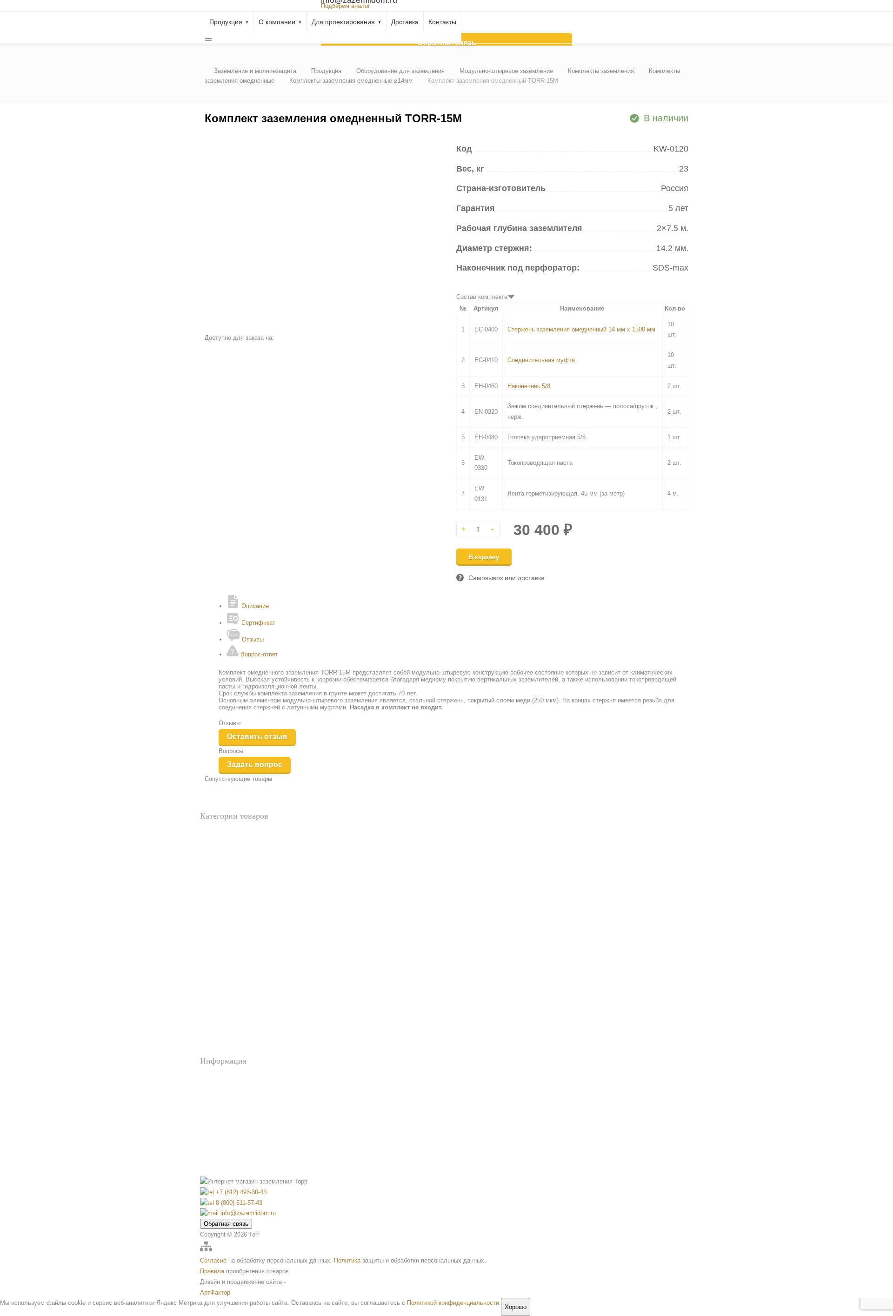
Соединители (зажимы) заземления (245, 1049)
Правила (212, 1271)
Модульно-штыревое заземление (243, 889)
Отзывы (252, 639)
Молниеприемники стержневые (241, 1019)
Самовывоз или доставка (506, 578)
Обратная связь (226, 1223)
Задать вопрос (254, 764)
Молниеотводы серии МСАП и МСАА (250, 1004)
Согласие (213, 1260)
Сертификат (257, 622)
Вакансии (228, 1142)
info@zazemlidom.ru (247, 1213)
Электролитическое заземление (240, 904)
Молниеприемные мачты (232, 1034)
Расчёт (225, 1091)
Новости (227, 1103)
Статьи (225, 1129)
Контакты (442, 22)
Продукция (225, 22)
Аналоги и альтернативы (232, 833)
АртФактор (215, 1292)
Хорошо (515, 1306)
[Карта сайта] (206, 1250)
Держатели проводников (232, 973)
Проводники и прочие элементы (242, 919)
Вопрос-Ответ (234, 1078)
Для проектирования (343, 22)
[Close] (208, 39)
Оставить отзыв (257, 737)
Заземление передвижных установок (248, 874)
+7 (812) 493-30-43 (240, 1192)
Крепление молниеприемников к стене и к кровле (264, 988)
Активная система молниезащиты (243, 958)
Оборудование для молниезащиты (244, 948)
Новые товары (219, 848)
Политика (347, 1260)
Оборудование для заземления (239, 863)
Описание (254, 605)
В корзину (484, 557)
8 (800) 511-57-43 (238, 1202)
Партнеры (229, 1155)
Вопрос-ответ (258, 654)
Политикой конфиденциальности (453, 1302)
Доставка (405, 22)
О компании (277, 22)
